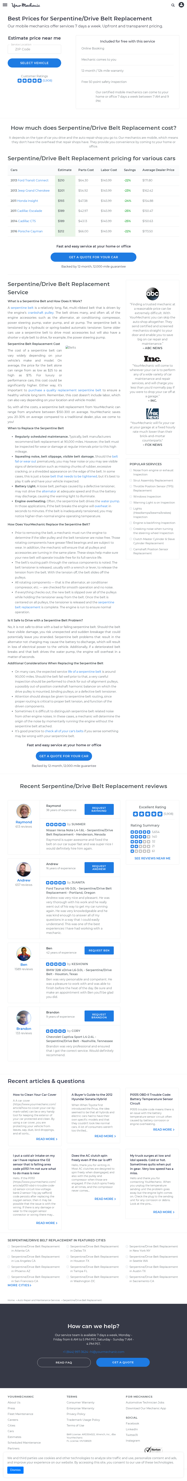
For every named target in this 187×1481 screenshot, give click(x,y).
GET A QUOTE (123, 1362)
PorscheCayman (30, 231)
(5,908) (47, 80)
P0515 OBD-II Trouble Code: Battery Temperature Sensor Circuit (151, 1099)
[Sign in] (181, 5)
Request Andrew (99, 868)
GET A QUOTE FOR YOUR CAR (93, 257)
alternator (49, 491)
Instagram (133, 1440)
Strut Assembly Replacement (153, 480)
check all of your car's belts (64, 731)
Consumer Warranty (80, 1402)
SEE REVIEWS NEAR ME (153, 858)
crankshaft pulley (41, 312)
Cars (11, 1431)
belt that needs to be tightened (73, 476)
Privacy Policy (76, 1414)
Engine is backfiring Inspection (154, 523)
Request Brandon (99, 1016)
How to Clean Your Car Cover (34, 1094)
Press (11, 1408)
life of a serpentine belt (84, 671)
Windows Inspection (147, 496)
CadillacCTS (27, 221)
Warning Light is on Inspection (154, 502)
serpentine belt (22, 308)
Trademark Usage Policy (83, 1420)
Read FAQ (64, 1362)
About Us (14, 1402)
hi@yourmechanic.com (107, 1352)
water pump (110, 501)
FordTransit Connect (33, 180)
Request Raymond (99, 809)
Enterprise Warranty (80, 1408)
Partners (13, 1448)
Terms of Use (75, 1425)
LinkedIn (132, 1429)
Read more (45, 1139)
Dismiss (15, 1470)
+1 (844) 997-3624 (75, 1352)
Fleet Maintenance (20, 1414)
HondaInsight (27, 201)
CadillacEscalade (29, 211)
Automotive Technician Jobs (145, 1402)
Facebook (132, 1423)
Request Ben (99, 950)
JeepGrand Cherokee (34, 190)
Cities (11, 1425)
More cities (18, 1285)
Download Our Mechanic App (146, 1408)
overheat (101, 506)
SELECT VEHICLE (34, 63)
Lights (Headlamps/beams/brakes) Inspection (152, 513)
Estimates (14, 1437)
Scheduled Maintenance (24, 1442)
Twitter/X (132, 1435)
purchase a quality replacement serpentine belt (64, 390)
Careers (13, 1420)
